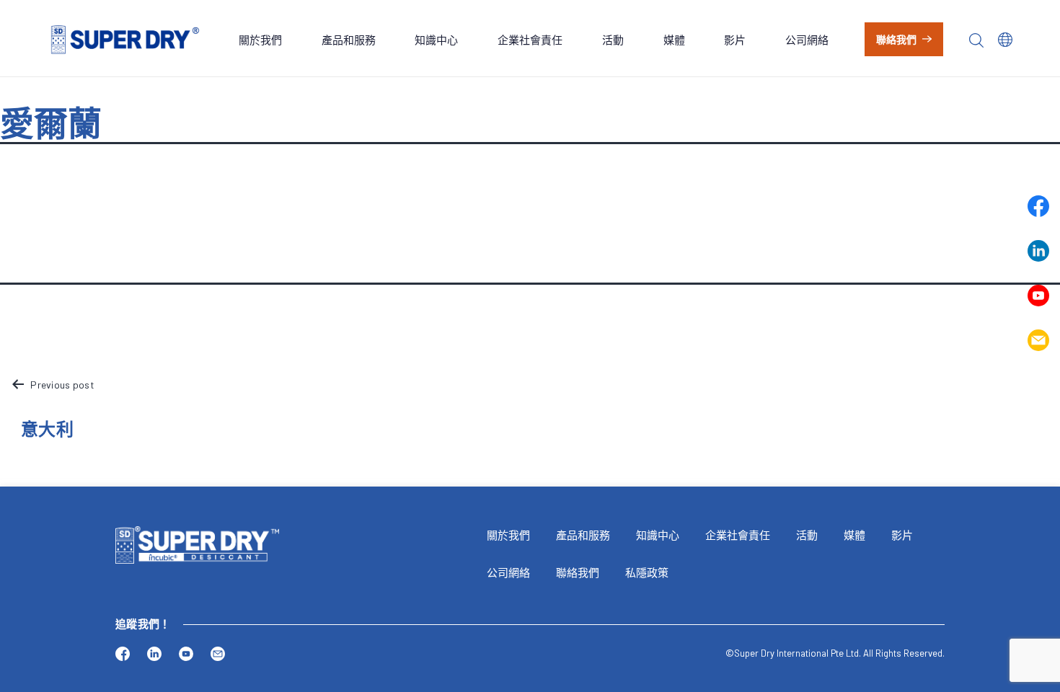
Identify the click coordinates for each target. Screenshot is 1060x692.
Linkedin (1038, 251)
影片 (735, 39)
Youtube (1038, 295)
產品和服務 (349, 39)
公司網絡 (807, 39)
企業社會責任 (530, 39)
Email (1038, 340)
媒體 (674, 39)
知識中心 (436, 39)
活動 (613, 39)
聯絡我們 (896, 39)
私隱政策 (646, 572)
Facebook (1038, 206)
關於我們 (260, 39)
